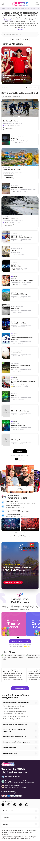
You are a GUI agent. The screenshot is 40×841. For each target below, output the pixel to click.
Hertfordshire (9, 8)
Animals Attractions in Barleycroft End (15, 724)
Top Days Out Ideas (9, 811)
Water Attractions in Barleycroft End (14, 736)
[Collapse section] (36, 702)
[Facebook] (2, 805)
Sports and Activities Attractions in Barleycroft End (14, 730)
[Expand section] (36, 724)
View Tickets (15, 39)
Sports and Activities (30, 8)
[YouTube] (26, 805)
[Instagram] (20, 805)
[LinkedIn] (8, 805)
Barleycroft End (19, 8)
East (2, 8)
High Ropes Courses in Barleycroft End (14, 711)
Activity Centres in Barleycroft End (13, 706)
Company (6, 824)
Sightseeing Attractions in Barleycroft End (16, 742)
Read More (20, 29)
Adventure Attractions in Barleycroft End (16, 702)
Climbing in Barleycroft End (11, 708)
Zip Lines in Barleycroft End (11, 719)
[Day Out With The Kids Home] (20, 3)
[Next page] (23, 459)
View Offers (25, 39)
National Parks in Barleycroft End (13, 713)
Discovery (6, 817)
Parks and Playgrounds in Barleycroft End (15, 716)
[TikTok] (14, 805)
